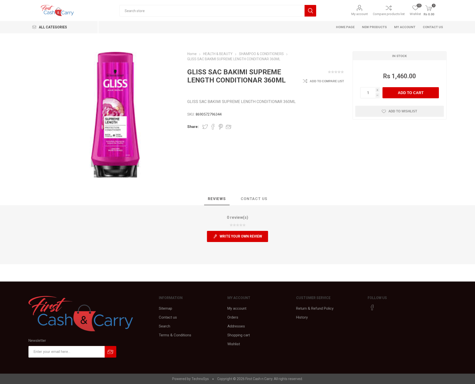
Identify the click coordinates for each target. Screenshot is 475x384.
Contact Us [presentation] (254, 199)
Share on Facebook (213, 126)
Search (164, 326)
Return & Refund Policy (314, 308)
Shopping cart (238, 335)
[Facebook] (372, 307)
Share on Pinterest (220, 126)
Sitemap (165, 308)
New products (374, 27)
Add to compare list (327, 81)
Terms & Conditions (175, 335)
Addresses (236, 326)
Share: (193, 126)
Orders (232, 317)
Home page (345, 27)
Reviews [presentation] (217, 199)
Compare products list (389, 14)
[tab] (217, 199)
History (302, 317)
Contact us (433, 27)
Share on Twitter (205, 126)
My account (359, 14)
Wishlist (233, 344)
